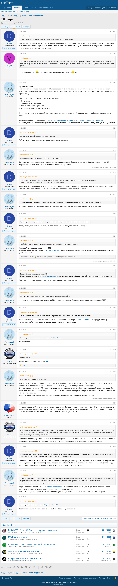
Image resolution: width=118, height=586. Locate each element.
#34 (114, 349)
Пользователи (45, 7)
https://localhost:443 (55, 486)
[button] (35, 8)
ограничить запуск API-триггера (23, 551)
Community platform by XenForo (59, 582)
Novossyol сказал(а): (27, 132)
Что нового (28, 7)
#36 (114, 403)
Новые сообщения (8, 11)
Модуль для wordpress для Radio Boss (26, 558)
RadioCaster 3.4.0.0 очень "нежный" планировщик (32, 544)
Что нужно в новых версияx (33, 554)
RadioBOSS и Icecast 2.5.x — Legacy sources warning (32, 530)
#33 (114, 330)
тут (34, 438)
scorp (109, 532)
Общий (29, 561)
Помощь (102, 578)
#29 (114, 236)
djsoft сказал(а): (25, 155)
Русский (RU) (8, 578)
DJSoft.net (7, 7)
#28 (114, 214)
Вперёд (25, 27)
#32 (114, 308)
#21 (114, 31)
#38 (114, 446)
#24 (114, 128)
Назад (6, 27)
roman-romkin (8, 23)
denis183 (11, 546)
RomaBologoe (12, 539)
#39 (114, 471)
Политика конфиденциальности (85, 578)
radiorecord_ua (13, 561)
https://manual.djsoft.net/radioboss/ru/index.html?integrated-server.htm (75, 120)
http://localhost (83, 319)
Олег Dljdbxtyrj (13, 532)
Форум (17, 7)
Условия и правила (65, 578)
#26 (114, 172)
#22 (114, 54)
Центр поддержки (33, 532)
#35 (114, 371)
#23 (114, 82)
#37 (114, 422)
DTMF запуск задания (18, 537)
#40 (114, 497)
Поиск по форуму (22, 11)
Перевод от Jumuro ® (59, 584)
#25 (114, 150)
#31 (114, 288)
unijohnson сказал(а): (27, 427)
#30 (114, 266)
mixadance (11, 554)
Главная (110, 578)
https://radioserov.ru (51, 250)
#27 (114, 194)
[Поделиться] (110, 31)
